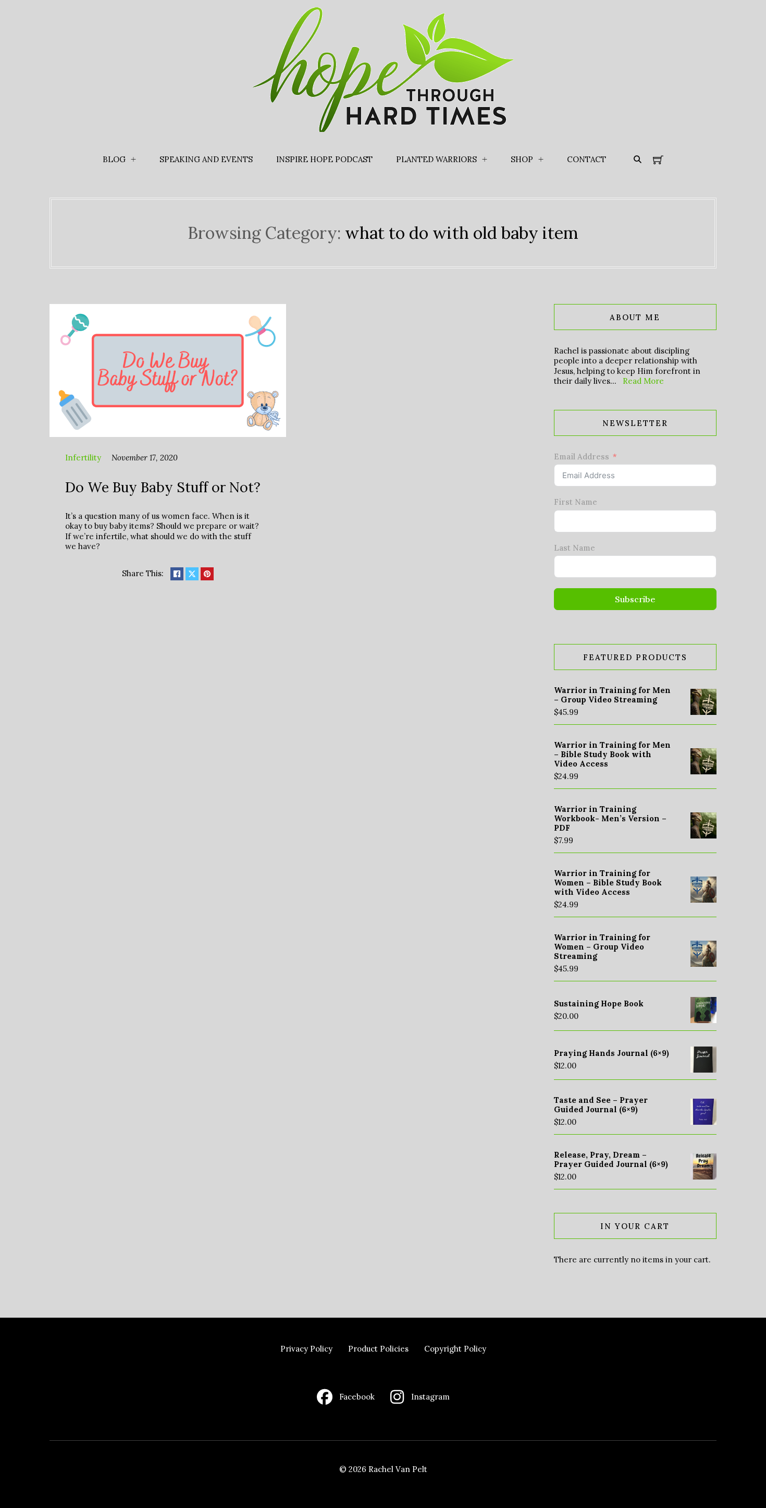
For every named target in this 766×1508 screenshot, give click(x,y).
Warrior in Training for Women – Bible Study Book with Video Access (608, 882)
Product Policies (378, 1349)
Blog (114, 159)
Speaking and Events (206, 159)
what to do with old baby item (461, 233)
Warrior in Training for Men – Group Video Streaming (612, 694)
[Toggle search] (637, 159)
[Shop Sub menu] (540, 159)
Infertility (83, 458)
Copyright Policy (455, 1349)
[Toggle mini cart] (658, 159)
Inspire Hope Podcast (324, 159)
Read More (643, 381)
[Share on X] (192, 573)
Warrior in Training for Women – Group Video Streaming (602, 946)
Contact (586, 159)
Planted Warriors (436, 159)
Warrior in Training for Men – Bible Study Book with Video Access (612, 754)
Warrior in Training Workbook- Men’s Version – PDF (610, 818)
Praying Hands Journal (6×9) (611, 1053)
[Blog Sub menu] (133, 159)
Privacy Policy (306, 1349)
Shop (522, 159)
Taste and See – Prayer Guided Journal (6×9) (601, 1104)
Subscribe (635, 599)
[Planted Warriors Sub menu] (484, 159)
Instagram (430, 1397)
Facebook (357, 1397)
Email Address (581, 456)
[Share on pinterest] (207, 573)
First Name (575, 502)
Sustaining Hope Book (599, 1003)
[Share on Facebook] (176, 573)
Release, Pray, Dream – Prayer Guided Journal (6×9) (611, 1159)
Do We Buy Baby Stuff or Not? (163, 487)
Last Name (574, 548)
